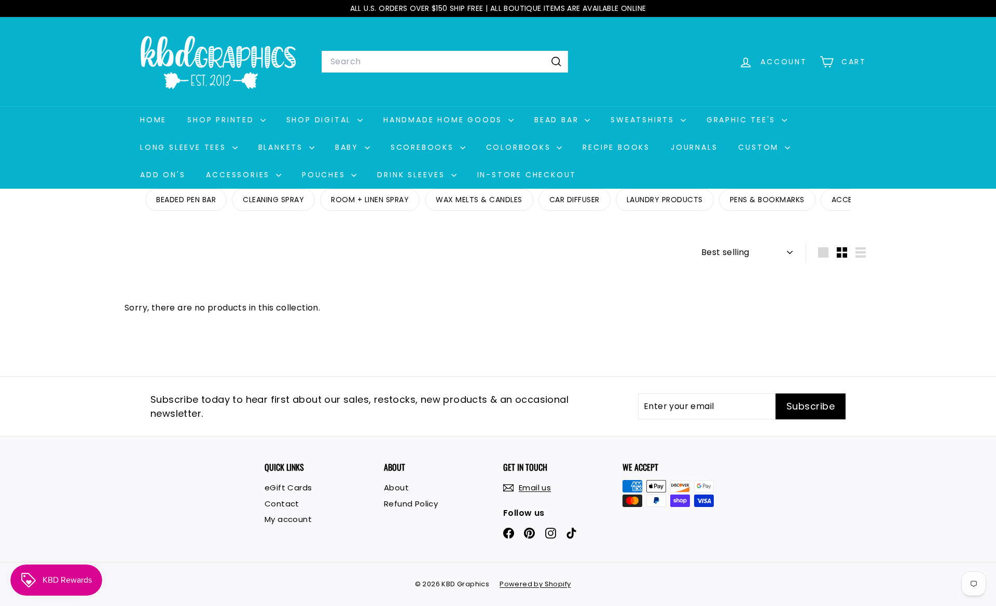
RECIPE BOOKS (616, 147)
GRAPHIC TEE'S (743, 120)
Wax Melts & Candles (479, 199)
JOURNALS (694, 147)
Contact (282, 503)
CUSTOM (760, 147)
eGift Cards (288, 487)
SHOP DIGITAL (320, 120)
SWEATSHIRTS (644, 120)
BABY (348, 147)
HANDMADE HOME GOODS (444, 120)
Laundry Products (665, 199)
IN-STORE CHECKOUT (527, 175)
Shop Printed (222, 120)
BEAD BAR (558, 120)
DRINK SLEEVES (412, 175)
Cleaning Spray (273, 199)
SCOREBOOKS (424, 147)
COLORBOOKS (520, 147)
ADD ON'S (162, 175)
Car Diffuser (574, 199)
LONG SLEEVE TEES (185, 147)
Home (153, 120)
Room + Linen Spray (370, 199)
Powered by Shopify (535, 584)
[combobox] (445, 62)
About (396, 487)
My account (288, 519)
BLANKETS (282, 147)
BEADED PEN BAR (186, 199)
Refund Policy (411, 503)
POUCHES (325, 175)
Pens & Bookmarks (767, 199)
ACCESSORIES (239, 175)
